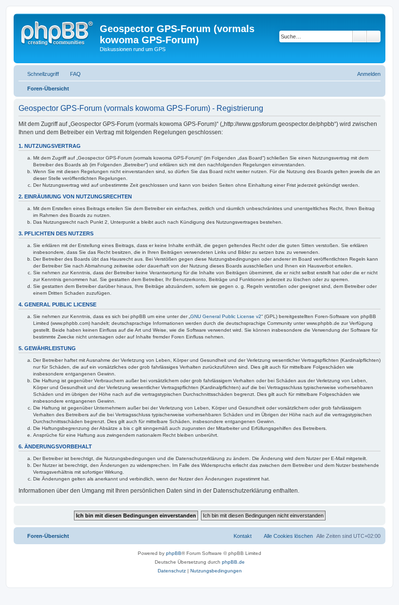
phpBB (173, 553)
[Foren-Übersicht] (58, 31)
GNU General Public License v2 (225, 316)
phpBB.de (233, 562)
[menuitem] (71, 74)
